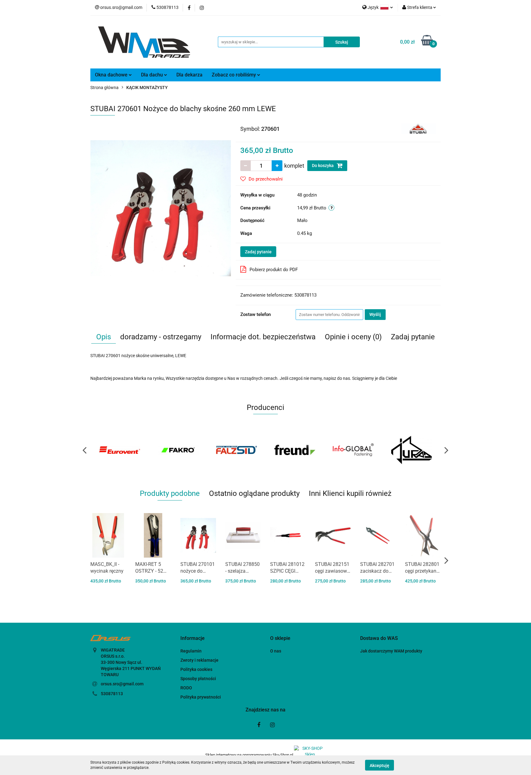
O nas (275, 650)
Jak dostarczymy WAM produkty (391, 650)
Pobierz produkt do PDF (274, 269)
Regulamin (191, 650)
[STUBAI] (418, 128)
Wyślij (375, 314)
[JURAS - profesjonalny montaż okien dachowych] (353, 450)
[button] (192, 638)
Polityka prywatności (200, 697)
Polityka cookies (196, 669)
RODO (186, 687)
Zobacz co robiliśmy (234, 75)
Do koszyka (323, 165)
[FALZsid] (178, 450)
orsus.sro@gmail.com (122, 683)
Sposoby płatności (198, 678)
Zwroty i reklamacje (199, 660)
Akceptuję (379, 765)
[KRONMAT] (411, 450)
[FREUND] (236, 450)
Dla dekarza (189, 75)
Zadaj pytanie (258, 251)
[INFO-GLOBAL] (295, 450)
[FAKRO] (119, 450)
